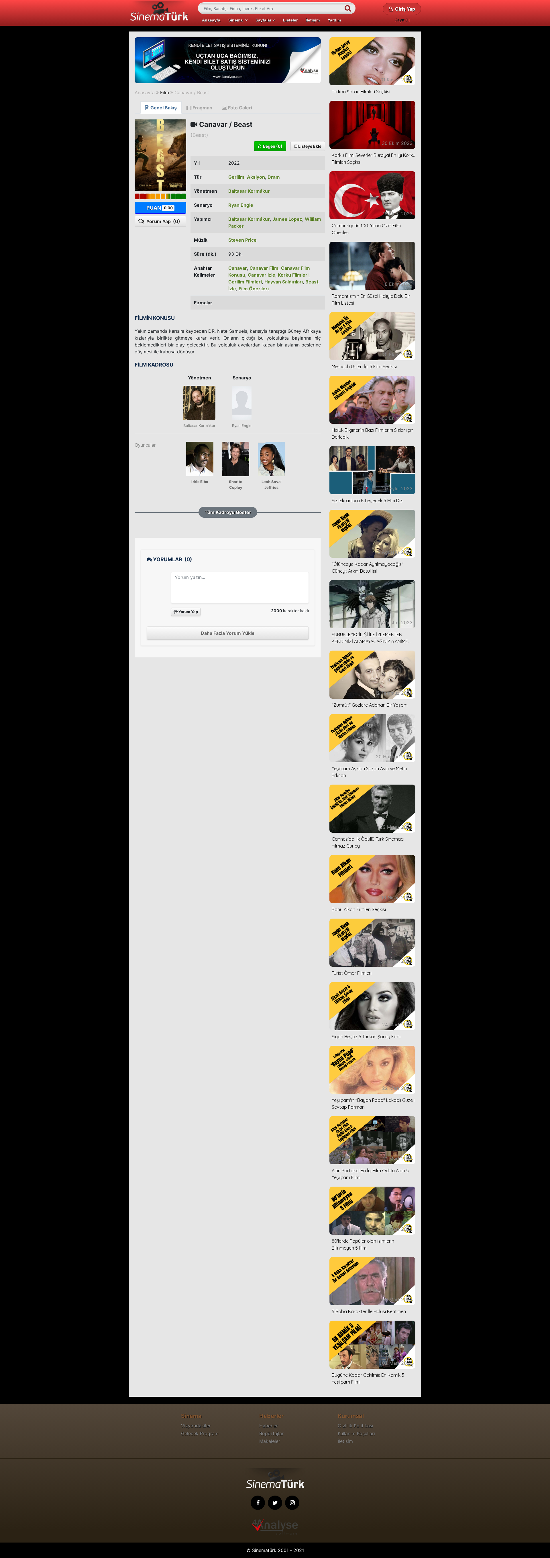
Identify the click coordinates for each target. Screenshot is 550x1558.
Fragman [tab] (201, 108)
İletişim (313, 20)
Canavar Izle (261, 275)
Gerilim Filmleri (245, 282)
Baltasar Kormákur (249, 191)
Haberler (268, 1426)
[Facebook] (258, 1503)
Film (164, 92)
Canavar (237, 268)
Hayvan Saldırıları (283, 282)
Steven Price (242, 240)
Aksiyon (256, 177)
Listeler (290, 20)
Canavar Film (264, 268)
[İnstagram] (292, 1503)
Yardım (334, 20)
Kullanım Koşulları (356, 1433)
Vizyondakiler (196, 1426)
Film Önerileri (254, 288)
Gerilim (236, 177)
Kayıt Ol (402, 19)
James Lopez (287, 219)
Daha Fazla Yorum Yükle (228, 633)
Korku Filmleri (293, 275)
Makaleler (269, 1441)
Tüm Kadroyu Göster (228, 512)
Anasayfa (211, 20)
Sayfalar (264, 20)
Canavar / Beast (191, 92)
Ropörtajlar (271, 1433)
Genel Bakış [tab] (163, 108)
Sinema (236, 20)
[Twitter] (275, 1503)
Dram (274, 177)
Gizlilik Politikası (355, 1426)
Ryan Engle (240, 205)
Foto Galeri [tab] (239, 108)
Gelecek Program (200, 1433)
